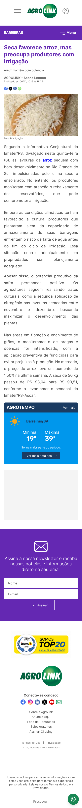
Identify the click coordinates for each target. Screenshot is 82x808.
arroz (47, 160)
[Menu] (17, 11)
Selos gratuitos (41, 726)
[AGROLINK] (42, 11)
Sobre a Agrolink (41, 712)
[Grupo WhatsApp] (73, 799)
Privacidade (54, 742)
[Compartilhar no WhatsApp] (19, 89)
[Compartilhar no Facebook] (6, 89)
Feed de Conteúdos (41, 722)
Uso (65, 784)
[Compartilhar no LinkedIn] (15, 89)
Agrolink (12, 78)
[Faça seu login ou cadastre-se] (65, 11)
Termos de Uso (30, 742)
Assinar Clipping (41, 731)
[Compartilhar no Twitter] (10, 89)
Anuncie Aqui (41, 717)
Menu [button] (71, 32)
